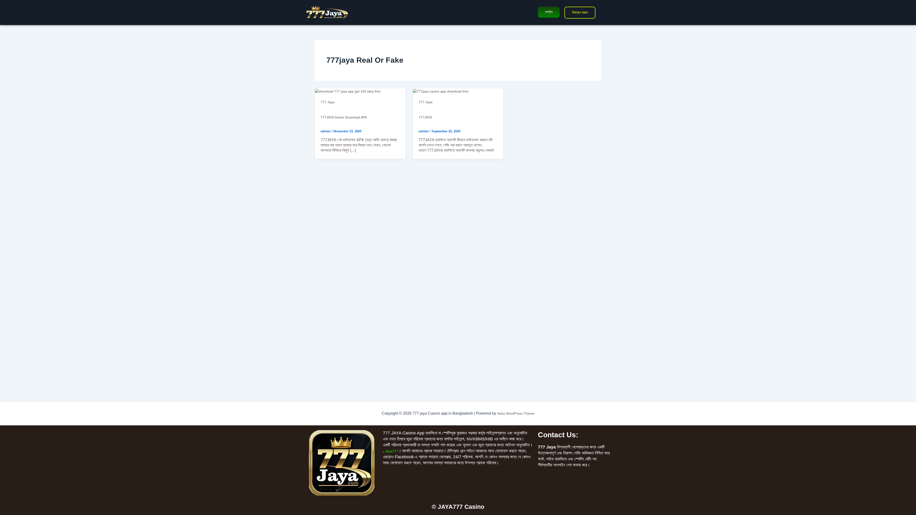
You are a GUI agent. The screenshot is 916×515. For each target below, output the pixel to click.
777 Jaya (327, 102)
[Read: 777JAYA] (440, 91)
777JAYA (425, 117)
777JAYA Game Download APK (344, 117)
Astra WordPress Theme (515, 413)
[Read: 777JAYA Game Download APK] (347, 91)
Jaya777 (391, 451)
